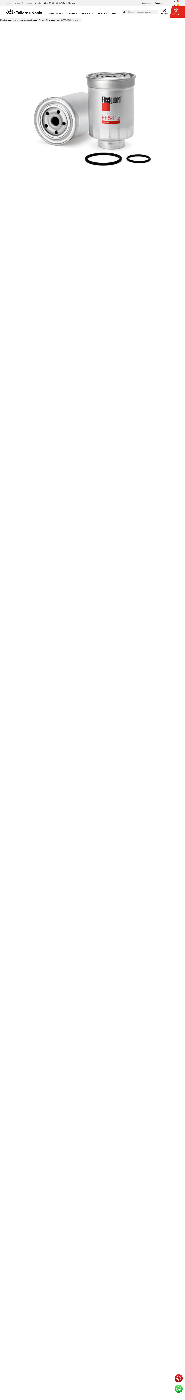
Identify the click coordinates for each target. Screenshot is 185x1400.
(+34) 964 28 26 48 (45, 3)
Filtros (41, 20)
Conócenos (146, 3)
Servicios (87, 13)
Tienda (3, 20)
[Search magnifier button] (124, 12)
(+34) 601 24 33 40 (67, 3)
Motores (11, 20)
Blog (114, 13)
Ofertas (72, 13)
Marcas (102, 13)
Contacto (158, 3)
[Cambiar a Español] (178, 5)
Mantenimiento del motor (26, 20)
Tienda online (55, 13)
